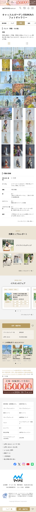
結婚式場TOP (18, 370)
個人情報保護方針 (10, 487)
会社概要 (5, 485)
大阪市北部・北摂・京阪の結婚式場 (14, 372)
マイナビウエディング (7, 370)
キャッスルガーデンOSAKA (15, 374)
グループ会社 (20, 487)
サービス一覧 (12, 485)
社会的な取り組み (28, 485)
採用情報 (27, 487)
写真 (24, 374)
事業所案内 (20, 485)
